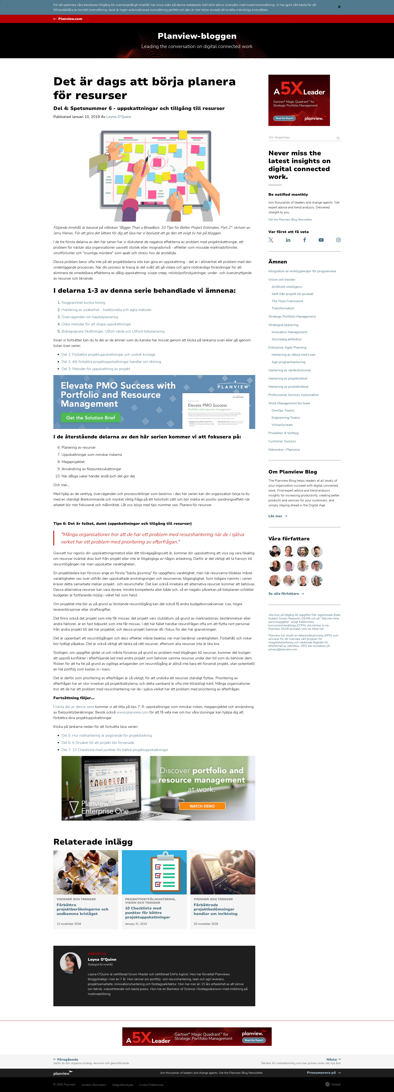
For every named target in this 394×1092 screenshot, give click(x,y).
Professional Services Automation (293, 395)
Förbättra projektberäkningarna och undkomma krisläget (82, 907)
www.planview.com (132, 712)
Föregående (91, 1061)
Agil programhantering (288, 362)
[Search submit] (338, 138)
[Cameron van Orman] (289, 586)
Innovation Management (289, 332)
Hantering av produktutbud (288, 387)
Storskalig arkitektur (287, 339)
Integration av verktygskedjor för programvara (302, 271)
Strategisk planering (283, 325)
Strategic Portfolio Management (292, 317)
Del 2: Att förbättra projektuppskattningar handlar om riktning (111, 361)
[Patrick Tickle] (303, 571)
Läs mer (277, 516)
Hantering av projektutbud (287, 379)
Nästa (301, 1061)
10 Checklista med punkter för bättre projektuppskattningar (150, 908)
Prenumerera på (324, 1073)
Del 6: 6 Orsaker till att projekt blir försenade (98, 742)
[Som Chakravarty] (275, 557)
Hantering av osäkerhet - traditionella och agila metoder (107, 309)
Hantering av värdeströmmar (289, 370)
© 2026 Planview (64, 1084)
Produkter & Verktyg (283, 433)
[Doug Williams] (289, 557)
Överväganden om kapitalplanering (90, 316)
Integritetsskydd (122, 1085)
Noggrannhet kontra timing (83, 302)
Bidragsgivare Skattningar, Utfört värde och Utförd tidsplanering (113, 331)
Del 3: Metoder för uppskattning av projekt (96, 368)
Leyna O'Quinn (119, 116)
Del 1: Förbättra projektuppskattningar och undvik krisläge (108, 354)
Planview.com (70, 19)
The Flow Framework (287, 301)
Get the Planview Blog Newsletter (290, 220)
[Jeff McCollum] (316, 557)
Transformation (283, 308)
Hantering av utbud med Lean (293, 355)
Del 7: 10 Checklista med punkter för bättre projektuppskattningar (115, 749)
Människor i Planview (284, 450)
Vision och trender (282, 280)
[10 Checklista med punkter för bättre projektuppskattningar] (154, 872)
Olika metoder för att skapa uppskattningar (96, 324)
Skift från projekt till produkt (293, 294)
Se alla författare (283, 594)
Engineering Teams (286, 418)
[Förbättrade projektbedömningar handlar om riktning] (222, 872)
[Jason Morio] (303, 586)
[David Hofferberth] (289, 571)
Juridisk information (94, 1085)
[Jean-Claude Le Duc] (303, 557)
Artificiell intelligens (287, 287)
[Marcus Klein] (316, 571)
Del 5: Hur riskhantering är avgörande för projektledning (107, 735)
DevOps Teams (283, 411)
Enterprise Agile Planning (287, 348)
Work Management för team (289, 403)
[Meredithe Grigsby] (316, 586)
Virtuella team (282, 425)
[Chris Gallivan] (275, 586)
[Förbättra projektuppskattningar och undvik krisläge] (85, 872)
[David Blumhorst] (275, 571)
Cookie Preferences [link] (151, 1085)
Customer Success (282, 441)
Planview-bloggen (197, 36)
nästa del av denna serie (74, 706)
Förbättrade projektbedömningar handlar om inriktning (215, 907)
